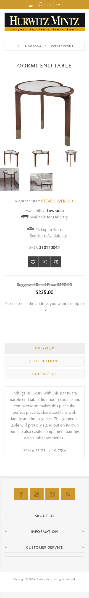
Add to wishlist (33, 261)
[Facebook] (21, 494)
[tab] (45, 348)
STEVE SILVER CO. (57, 201)
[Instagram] (52, 494)
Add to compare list (44, 261)
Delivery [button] (60, 217)
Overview (44, 348)
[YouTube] (37, 494)
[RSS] (68, 494)
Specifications (44, 361)
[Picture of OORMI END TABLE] (15, 158)
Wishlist (49, 4)
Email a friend (55, 261)
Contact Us (44, 374)
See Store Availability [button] (48, 235)
